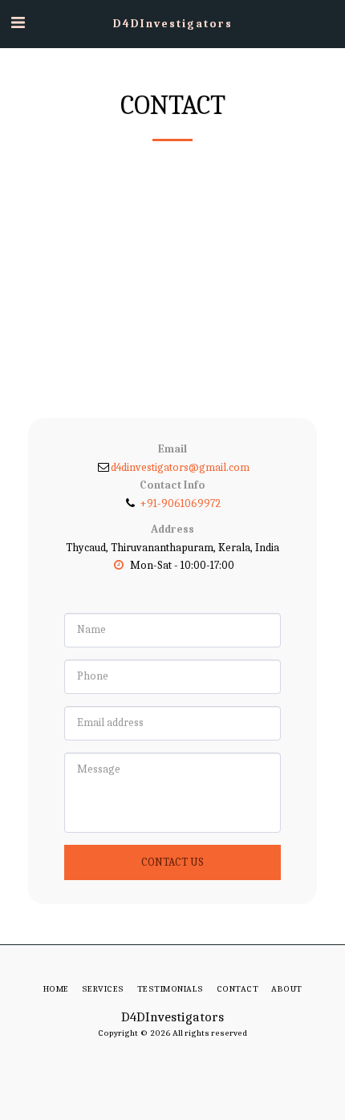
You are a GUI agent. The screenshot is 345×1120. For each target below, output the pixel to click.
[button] (17, 23)
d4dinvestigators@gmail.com (180, 467)
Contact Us (172, 862)
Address (172, 529)
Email (172, 449)
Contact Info (172, 485)
